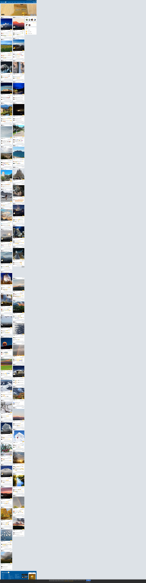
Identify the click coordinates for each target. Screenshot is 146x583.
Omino (3, 223)
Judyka (4, 330)
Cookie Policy (66, 580)
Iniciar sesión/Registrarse (30, 0)
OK (88, 580)
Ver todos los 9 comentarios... (8, 483)
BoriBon (4, 287)
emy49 (16, 402)
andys (3, 458)
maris (3, 417)
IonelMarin (4, 140)
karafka (4, 353)
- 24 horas (3, 575)
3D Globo (24, 2)
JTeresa (4, 394)
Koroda (16, 466)
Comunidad (34, 2)
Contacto (16, 575)
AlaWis (3, 77)
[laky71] (35, 20)
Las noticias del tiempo (29, 2)
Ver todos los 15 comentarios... (20, 100)
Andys (3, 118)
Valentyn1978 (16, 161)
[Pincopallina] (27, 25)
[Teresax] (32, 20)
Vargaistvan (16, 339)
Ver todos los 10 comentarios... (8, 334)
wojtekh (16, 97)
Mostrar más (34, 17)
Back (3, 14)
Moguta (4, 460)
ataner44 (16, 468)
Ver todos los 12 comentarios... (20, 58)
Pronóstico (9, 2)
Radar (12, 2)
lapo (3, 39)
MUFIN (16, 337)
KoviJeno (16, 380)
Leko (15, 423)
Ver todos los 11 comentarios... (8, 312)
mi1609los (16, 141)
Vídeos (15, 2)
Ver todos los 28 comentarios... (20, 448)
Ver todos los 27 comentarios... (8, 122)
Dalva (15, 199)
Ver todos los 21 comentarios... (20, 121)
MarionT (4, 164)
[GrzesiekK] (29, 20)
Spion (3, 546)
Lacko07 (16, 34)
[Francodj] (27, 20)
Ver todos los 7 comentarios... (8, 548)
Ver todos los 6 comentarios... (8, 248)
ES (33, 0)
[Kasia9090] (29, 25)
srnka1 (3, 120)
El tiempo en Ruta (19, 2)
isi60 (3, 352)
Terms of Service (71, 580)
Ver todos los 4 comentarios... (8, 166)
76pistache (4, 481)
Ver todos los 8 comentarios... (8, 100)
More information (88, 581)
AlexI (3, 266)
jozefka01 (4, 184)
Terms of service (17, 574)
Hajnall (3, 225)
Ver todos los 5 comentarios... (20, 514)
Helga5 (4, 162)
